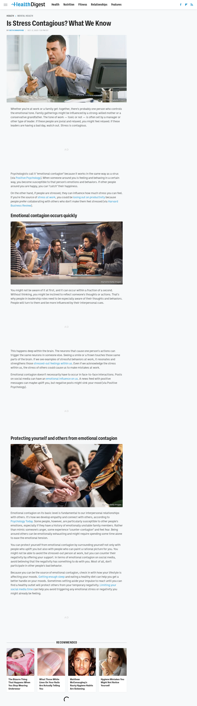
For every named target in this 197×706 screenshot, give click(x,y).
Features (116, 4)
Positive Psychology (28, 177)
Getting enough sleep (51, 576)
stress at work (47, 197)
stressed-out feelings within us (53, 363)
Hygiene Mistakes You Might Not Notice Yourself (112, 682)
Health (55, 4)
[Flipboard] (186, 5)
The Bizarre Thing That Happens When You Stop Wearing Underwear (19, 684)
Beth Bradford (16, 30)
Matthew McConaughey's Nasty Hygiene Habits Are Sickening (81, 684)
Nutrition (68, 4)
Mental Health (25, 16)
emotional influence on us (62, 378)
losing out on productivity (89, 197)
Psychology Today (22, 521)
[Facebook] (180, 5)
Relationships (99, 4)
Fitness (82, 4)
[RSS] (191, 5)
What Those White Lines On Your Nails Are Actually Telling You (49, 684)
